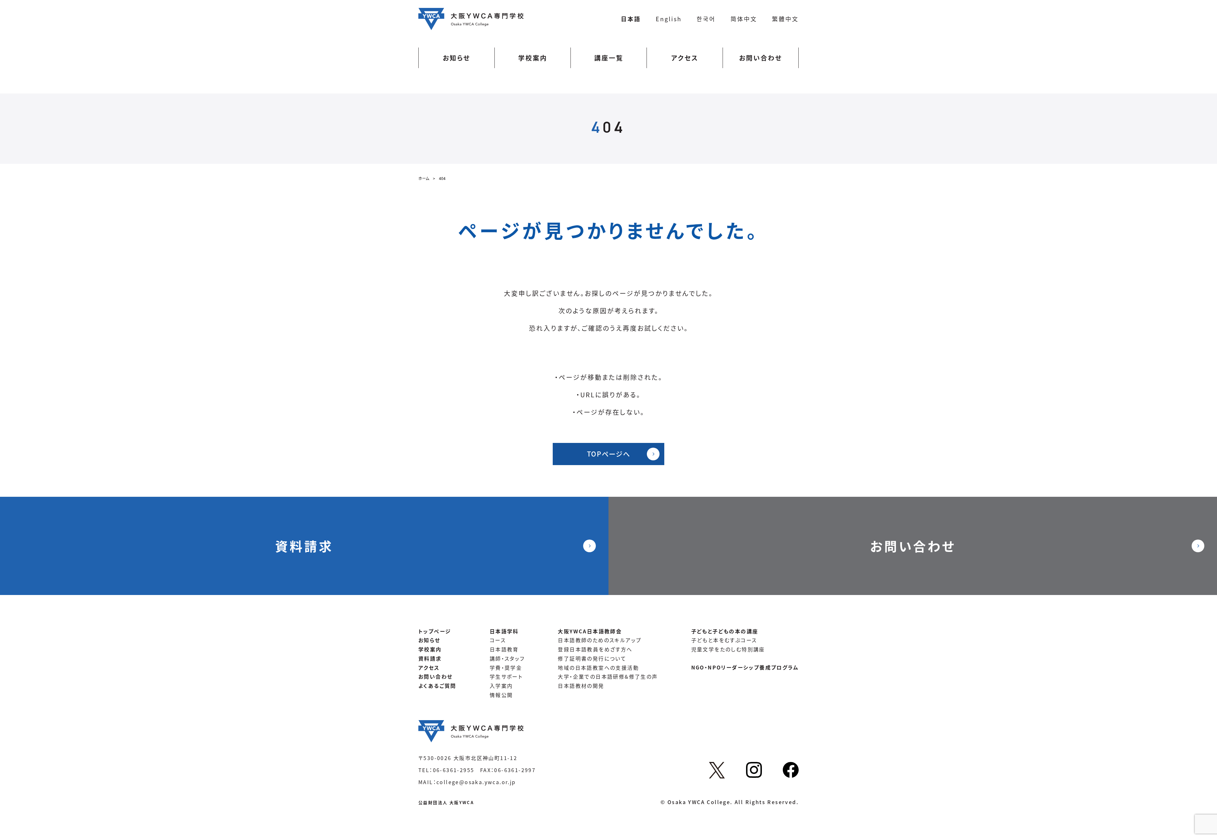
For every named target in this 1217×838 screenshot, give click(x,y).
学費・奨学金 (506, 667)
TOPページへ (608, 453)
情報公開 (501, 695)
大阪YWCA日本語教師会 (590, 631)
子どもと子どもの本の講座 (724, 631)
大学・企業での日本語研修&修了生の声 (608, 676)
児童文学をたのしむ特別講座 (728, 649)
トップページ (434, 631)
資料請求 (304, 546)
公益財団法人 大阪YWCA (446, 802)
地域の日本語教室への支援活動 (598, 667)
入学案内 (501, 685)
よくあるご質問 (437, 685)
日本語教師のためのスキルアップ (599, 640)
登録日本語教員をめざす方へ (595, 649)
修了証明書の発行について (592, 658)
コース (498, 640)
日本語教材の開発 (581, 685)
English (669, 19)
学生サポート (506, 676)
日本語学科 (504, 631)
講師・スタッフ (507, 658)
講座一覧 (608, 57)
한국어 (706, 19)
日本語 (631, 19)
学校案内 (532, 57)
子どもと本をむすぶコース (724, 640)
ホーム (423, 178)
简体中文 (744, 19)
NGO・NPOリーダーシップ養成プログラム (745, 667)
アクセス (685, 57)
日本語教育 (504, 649)
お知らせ (456, 57)
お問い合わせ (760, 57)
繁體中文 (785, 19)
